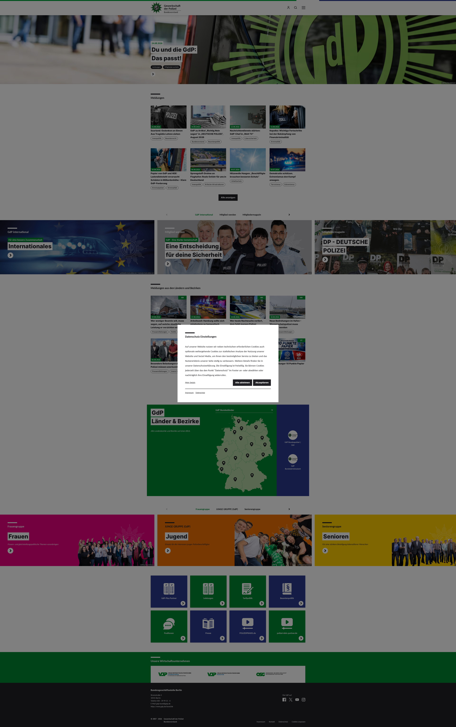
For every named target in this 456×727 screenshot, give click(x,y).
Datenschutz (200, 393)
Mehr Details (190, 382)
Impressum (189, 393)
